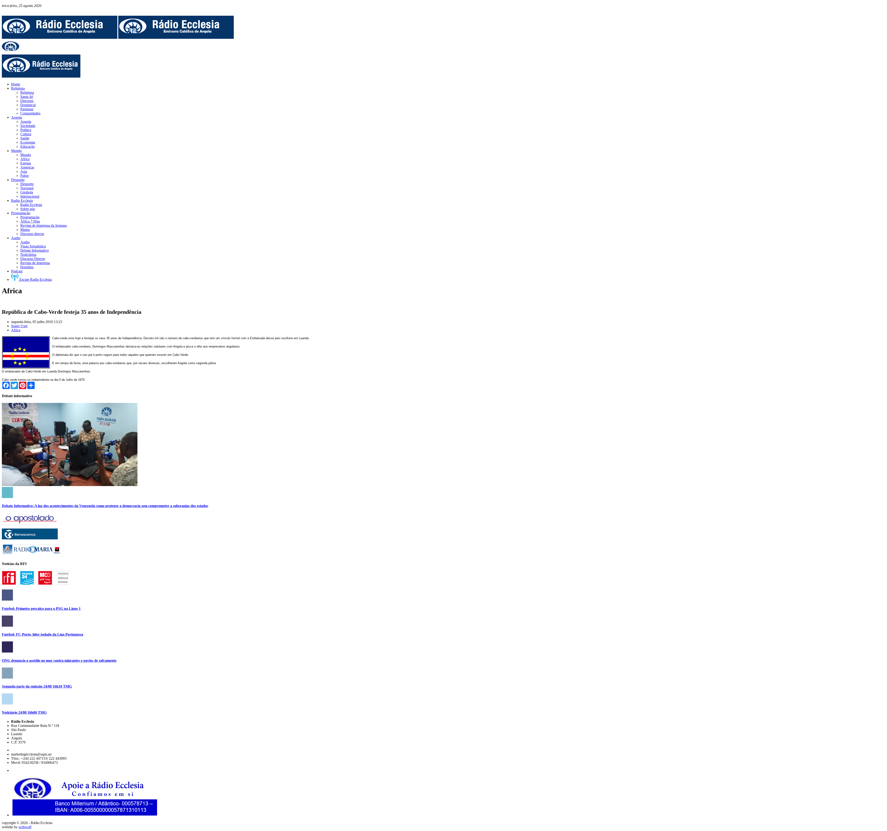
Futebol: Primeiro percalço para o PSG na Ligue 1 (41, 608)
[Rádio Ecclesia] (59, 37)
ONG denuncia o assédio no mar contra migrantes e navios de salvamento (59, 660)
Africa (15, 330)
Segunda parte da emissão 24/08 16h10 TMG (37, 686)
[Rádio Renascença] (30, 538)
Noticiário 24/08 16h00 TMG (24, 712)
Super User (19, 326)
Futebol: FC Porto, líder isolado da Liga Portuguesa (42, 634)
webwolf (24, 827)
